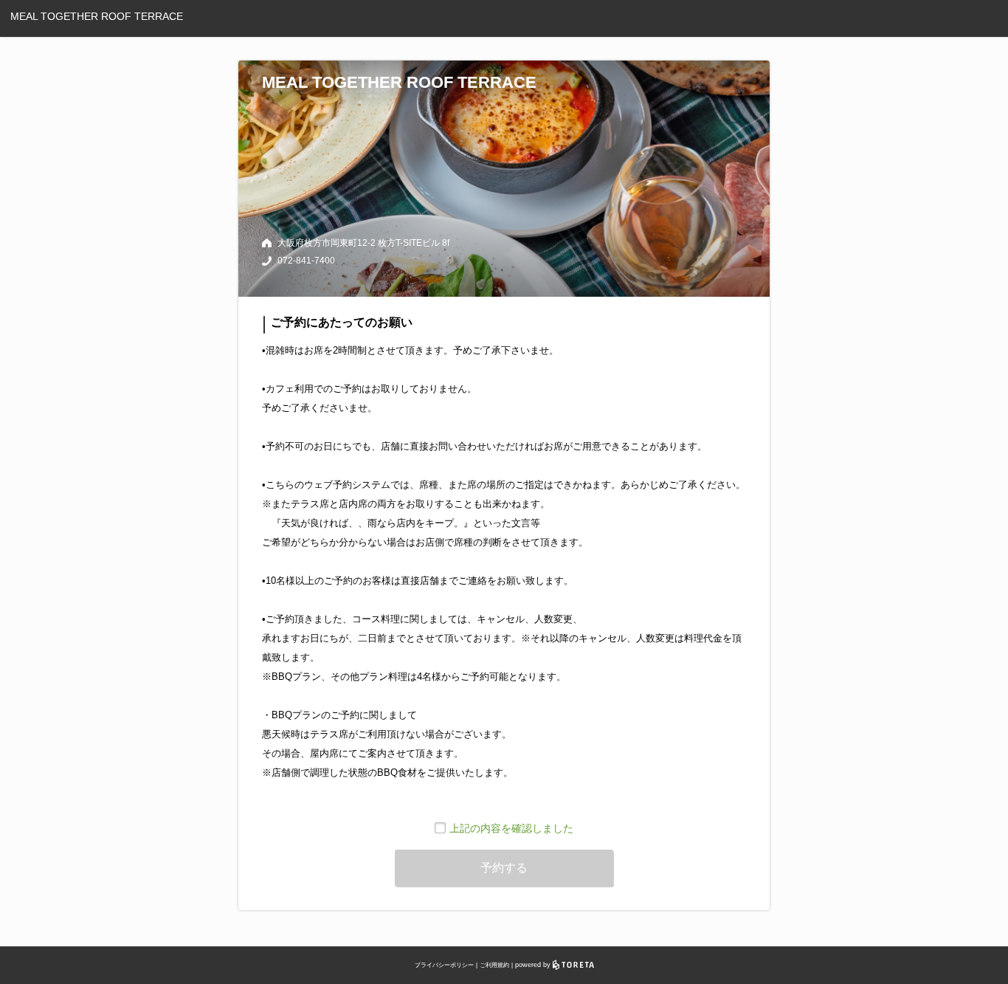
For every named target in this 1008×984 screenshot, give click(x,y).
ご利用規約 (494, 965)
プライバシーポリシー (444, 965)
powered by (534, 964)
